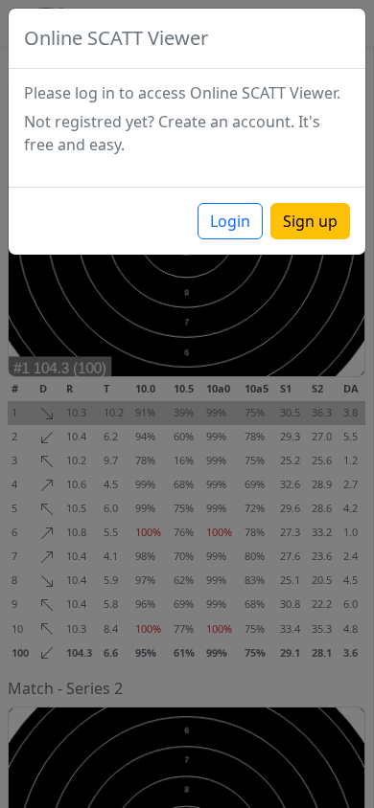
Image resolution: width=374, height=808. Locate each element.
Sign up (310, 221)
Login (230, 221)
